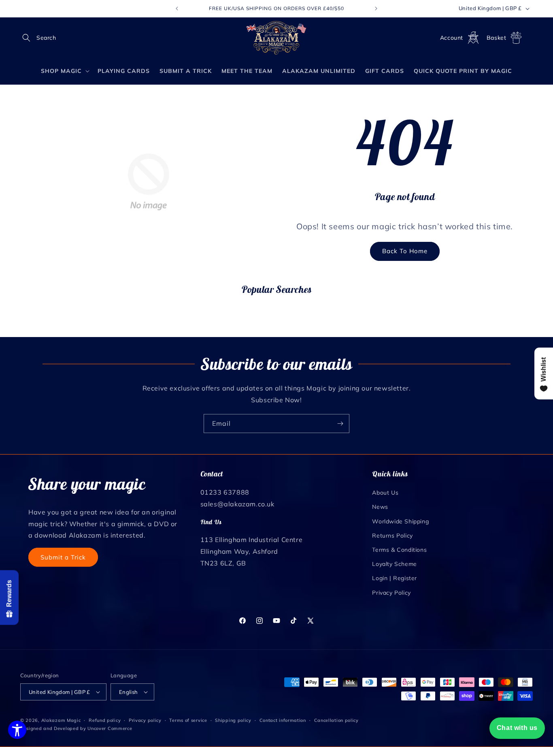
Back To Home (405, 251)
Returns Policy (392, 535)
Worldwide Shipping (400, 521)
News (380, 506)
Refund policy (105, 720)
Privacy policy (145, 720)
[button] (29, 38)
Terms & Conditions (399, 549)
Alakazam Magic (61, 720)
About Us (385, 492)
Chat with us (517, 727)
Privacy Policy (391, 592)
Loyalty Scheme (394, 564)
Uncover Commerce (109, 728)
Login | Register (394, 578)
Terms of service (188, 720)
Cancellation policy (336, 720)
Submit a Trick (63, 557)
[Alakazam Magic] (276, 37)
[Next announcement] (376, 8)
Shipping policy (233, 720)
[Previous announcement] (177, 8)
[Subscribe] (340, 423)
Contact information (282, 720)
